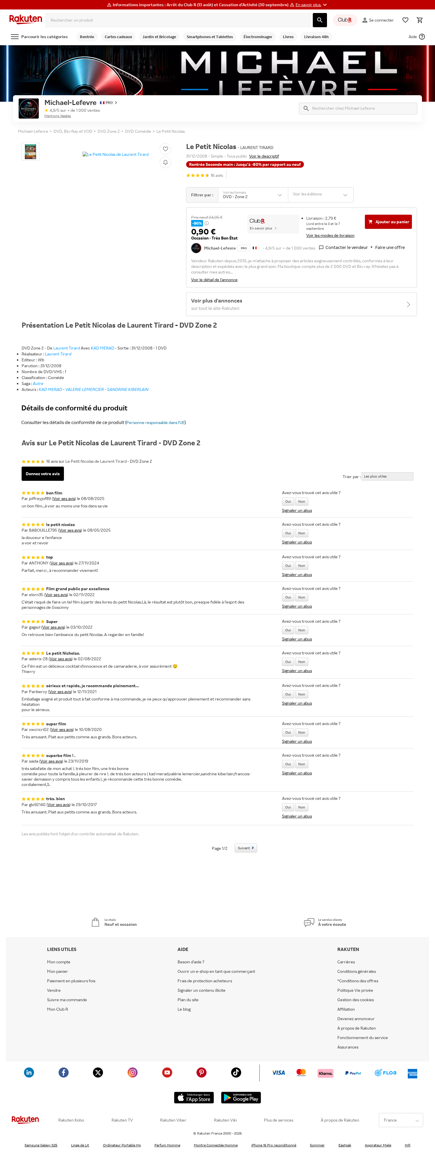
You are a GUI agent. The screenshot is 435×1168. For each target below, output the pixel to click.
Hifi (407, 1145)
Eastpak (345, 1145)
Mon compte (58, 962)
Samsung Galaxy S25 (41, 1145)
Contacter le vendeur (347, 247)
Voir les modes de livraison (330, 235)
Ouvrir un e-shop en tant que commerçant (216, 971)
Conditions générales (356, 971)
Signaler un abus (297, 510)
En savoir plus (261, 228)
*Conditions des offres (357, 980)
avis (217, 175)
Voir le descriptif (264, 155)
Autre (38, 383)
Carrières (346, 962)
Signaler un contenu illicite (201, 990)
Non (301, 501)
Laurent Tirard (66, 347)
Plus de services (278, 1120)
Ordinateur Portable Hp (122, 1145)
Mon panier (57, 971)
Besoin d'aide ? (191, 962)
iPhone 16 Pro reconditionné (273, 1145)
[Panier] (420, 20)
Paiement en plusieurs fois (71, 980)
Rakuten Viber (173, 1120)
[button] (312, 4)
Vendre (54, 990)
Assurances (347, 1047)
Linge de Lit (80, 1145)
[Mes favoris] (405, 20)
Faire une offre (390, 247)
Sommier (317, 1145)
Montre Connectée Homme (216, 1145)
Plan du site (188, 999)
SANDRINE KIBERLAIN (128, 389)
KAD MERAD (102, 347)
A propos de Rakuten (356, 1028)
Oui (288, 501)
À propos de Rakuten (340, 1120)
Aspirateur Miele (378, 1145)
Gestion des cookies (355, 999)
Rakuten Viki (225, 1120)
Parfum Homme (167, 1145)
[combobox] (178, 20)
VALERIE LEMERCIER (84, 389)
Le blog (184, 1009)
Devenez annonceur (356, 1018)
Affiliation (346, 1009)
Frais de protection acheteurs (205, 980)
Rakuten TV (122, 1120)
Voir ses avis (64, 498)
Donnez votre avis (43, 473)
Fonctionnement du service (362, 1037)
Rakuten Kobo (71, 1120)
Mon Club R (57, 1009)
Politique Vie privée (355, 990)
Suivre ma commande (67, 999)
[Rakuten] (25, 20)
